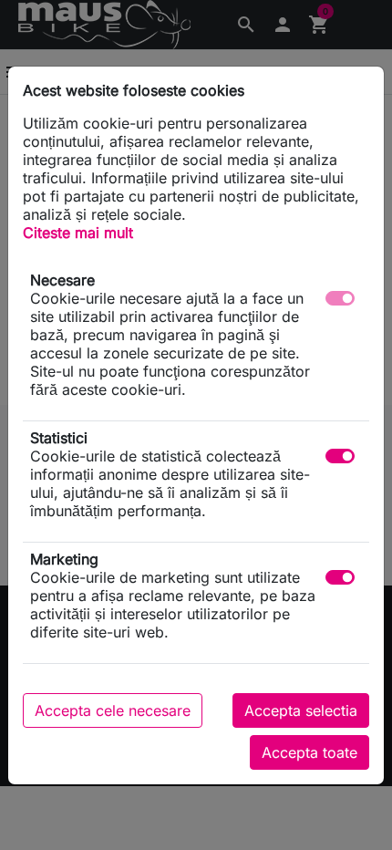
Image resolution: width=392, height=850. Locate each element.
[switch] (340, 456)
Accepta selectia (300, 710)
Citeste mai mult (78, 232)
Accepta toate (309, 752)
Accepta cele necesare (113, 710)
